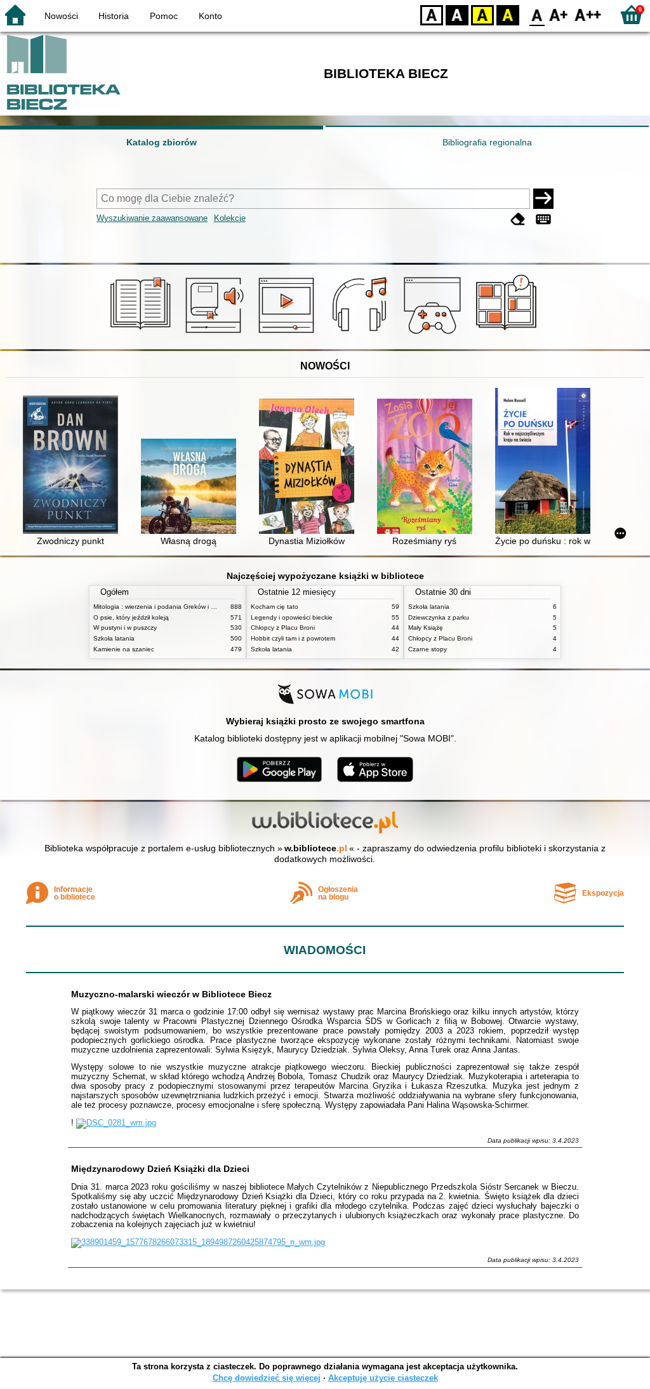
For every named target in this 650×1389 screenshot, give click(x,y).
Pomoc (164, 16)
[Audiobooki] (215, 334)
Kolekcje (230, 218)
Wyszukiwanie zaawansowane (152, 218)
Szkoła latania (114, 638)
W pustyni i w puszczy (125, 627)
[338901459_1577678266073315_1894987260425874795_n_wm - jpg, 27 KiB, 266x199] (198, 1242)
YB (482, 14)
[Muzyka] (361, 334)
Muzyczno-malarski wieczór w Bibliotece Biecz (171, 994)
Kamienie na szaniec (123, 649)
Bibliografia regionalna (487, 142)
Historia (113, 16)
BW (457, 14)
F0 (537, 14)
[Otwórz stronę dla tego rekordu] (73, 465)
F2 (588, 14)
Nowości (61, 16)
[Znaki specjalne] (543, 219)
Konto (210, 16)
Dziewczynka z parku (438, 617)
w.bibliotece (315, 848)
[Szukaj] (543, 199)
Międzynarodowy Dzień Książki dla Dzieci (160, 1169)
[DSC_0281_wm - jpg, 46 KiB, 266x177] (116, 1122)
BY (508, 14)
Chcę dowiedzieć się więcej (267, 1378)
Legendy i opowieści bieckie (292, 617)
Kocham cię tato (274, 606)
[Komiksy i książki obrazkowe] (508, 334)
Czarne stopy (427, 649)
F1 (559, 14)
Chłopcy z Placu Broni (283, 627)
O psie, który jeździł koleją (131, 617)
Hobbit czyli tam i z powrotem (293, 638)
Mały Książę (425, 627)
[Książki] (142, 334)
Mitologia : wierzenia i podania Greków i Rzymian (164, 606)
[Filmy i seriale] (288, 334)
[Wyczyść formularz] (518, 219)
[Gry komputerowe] (434, 334)
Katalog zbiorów (161, 142)
